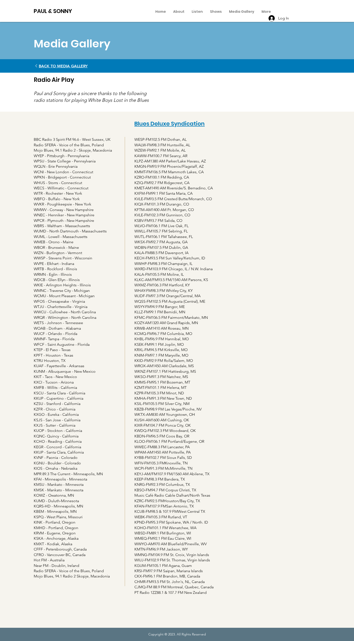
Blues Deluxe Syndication (169, 124)
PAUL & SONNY (53, 11)
